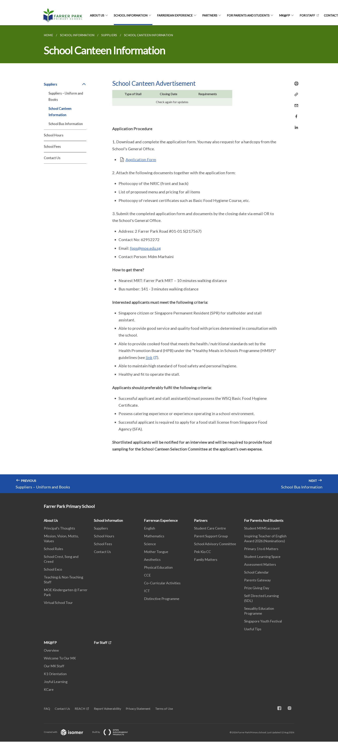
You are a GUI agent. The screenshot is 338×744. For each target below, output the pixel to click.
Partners (209, 15)
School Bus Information (66, 124)
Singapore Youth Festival (263, 621)
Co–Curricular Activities (162, 583)
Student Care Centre (210, 528)
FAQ (47, 708)
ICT (147, 591)
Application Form (141, 159)
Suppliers (101, 528)
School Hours (53, 135)
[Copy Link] (295, 94)
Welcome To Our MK (60, 658)
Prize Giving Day (256, 588)
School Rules (53, 549)
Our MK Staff (54, 666)
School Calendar (256, 572)
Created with (51, 731)
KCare (49, 689)
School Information (130, 15)
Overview (51, 650)
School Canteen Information (60, 111)
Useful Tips (252, 629)
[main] (169, 259)
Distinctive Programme (161, 598)
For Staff (307, 15)
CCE (147, 575)
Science (150, 544)
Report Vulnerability (107, 708)
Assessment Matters (260, 564)
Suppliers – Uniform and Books (66, 96)
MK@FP (284, 15)
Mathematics (154, 536)
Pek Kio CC (202, 551)
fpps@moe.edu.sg (145, 248)
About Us (97, 15)
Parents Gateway (257, 580)
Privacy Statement (138, 708)
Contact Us (52, 158)
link (149, 357)
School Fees (52, 146)
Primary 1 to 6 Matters (261, 549)
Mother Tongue (156, 551)
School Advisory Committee (215, 544)
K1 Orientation (55, 674)
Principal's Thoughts (59, 528)
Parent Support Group (211, 536)
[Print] (295, 83)
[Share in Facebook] (295, 114)
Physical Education (158, 567)
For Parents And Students (248, 15)
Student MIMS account (262, 528)
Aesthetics (152, 559)
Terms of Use (164, 708)
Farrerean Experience (175, 15)
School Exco (53, 569)
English (149, 528)
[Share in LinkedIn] (295, 125)
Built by (96, 731)
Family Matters (205, 559)
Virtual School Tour (58, 602)
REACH (80, 708)
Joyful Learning (55, 681)
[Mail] (295, 103)
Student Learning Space (262, 556)
